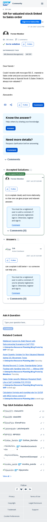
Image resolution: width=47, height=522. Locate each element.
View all (6, 476)
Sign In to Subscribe (30, 22)
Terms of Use (35, 496)
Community (17, 3)
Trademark (11, 510)
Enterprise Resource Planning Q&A (20, 361)
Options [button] (43, 22)
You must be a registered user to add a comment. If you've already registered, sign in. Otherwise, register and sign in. (23, 215)
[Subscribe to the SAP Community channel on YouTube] (26, 489)
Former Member (17, 34)
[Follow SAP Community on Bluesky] (21, 489)
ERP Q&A (8, 9)
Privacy (11, 496)
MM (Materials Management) (13, 54)
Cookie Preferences (12, 516)
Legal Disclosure (35, 503)
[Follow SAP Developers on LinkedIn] (30, 489)
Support (35, 510)
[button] (24, 44)
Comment (38, 105)
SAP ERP (28, 54)
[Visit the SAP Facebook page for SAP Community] (17, 489)
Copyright (12, 503)
